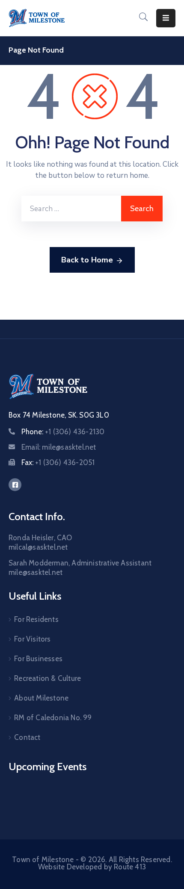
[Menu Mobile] (165, 18)
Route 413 (130, 867)
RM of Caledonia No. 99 (53, 717)
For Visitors (32, 639)
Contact (27, 737)
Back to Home (87, 260)
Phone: (62, 431)
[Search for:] (71, 208)
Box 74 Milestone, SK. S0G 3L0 (59, 415)
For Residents (36, 619)
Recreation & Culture (47, 678)
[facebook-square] (15, 484)
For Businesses (38, 658)
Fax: (58, 462)
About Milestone (41, 698)
